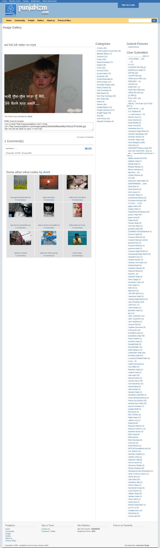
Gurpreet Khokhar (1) (136, 246)
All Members (35, 1)
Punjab (31, 20)
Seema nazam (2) (135, 462)
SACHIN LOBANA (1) (136, 454)
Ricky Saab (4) (134, 434)
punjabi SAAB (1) (134, 409)
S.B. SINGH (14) (134, 451)
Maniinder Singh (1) (135, 369)
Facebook (45, 531)
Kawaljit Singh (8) (134, 344)
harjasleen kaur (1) (135, 257)
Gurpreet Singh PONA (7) (138, 251)
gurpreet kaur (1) (134, 243)
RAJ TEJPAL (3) (134, 415)
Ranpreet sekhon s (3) (136, 429)
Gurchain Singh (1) (135, 226)
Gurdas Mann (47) (104, 73)
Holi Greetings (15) (104, 82)
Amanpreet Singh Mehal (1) (138, 131)
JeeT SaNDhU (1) (135, 322)
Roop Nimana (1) (134, 446)
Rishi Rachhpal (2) (135, 440)
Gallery (40, 20)
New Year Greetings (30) (106, 96)
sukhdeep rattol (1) (135, 482)
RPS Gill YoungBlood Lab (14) (139, 448)
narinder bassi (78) (135, 381)
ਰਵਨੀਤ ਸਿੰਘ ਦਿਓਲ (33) (136, 90)
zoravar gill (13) (134, 516)
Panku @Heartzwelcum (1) (138, 398)
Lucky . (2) (132, 361)
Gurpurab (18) (102, 76)
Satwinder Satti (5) (135, 460)
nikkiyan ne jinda (20, 253)
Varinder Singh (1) (135, 496)
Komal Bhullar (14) (135, 347)
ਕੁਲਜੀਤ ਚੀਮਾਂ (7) (134, 87)
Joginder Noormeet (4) (136, 327)
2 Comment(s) (48, 200)
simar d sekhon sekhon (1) (138, 474)
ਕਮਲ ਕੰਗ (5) (132, 84)
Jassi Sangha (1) (134, 308)
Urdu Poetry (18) (103, 118)
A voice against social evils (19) (109, 51)
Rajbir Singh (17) (134, 417)
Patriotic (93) (102, 104)
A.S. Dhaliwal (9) (134, 111)
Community (20, 20)
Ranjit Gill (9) (133, 423)
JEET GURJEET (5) (136, 319)
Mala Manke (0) (103, 93)
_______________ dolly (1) (138, 56)
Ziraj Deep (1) (133, 513)
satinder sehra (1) (135, 457)
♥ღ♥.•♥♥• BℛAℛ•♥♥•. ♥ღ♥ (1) (140, 151)
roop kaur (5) (133, 443)
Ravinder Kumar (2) (135, 431)
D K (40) (131, 178)
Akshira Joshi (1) (134, 117)
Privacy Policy (64, 20)
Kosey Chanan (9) (104, 87)
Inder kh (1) (132, 288)
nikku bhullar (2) (134, 389)
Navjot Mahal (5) (134, 386)
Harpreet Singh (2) (135, 277)
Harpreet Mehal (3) (135, 271)
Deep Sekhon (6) (134, 189)
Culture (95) (101, 59)
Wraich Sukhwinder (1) (137, 505)
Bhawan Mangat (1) (135, 167)
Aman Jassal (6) (134, 125)
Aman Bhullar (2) (134, 123)
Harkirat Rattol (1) (135, 265)
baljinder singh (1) (135, 161)
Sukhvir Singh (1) (134, 485)
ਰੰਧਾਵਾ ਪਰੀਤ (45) (134, 98)
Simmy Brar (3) (134, 477)
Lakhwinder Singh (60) (136, 353)
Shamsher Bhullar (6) (136, 465)
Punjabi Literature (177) (106, 110)
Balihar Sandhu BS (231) (137, 158)
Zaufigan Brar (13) (135, 510)
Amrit (30, 116)
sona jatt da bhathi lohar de (20, 197)
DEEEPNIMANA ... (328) (137, 184)
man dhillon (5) (133, 367)
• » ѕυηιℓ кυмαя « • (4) (136, 114)
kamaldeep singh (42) (136, 336)
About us (51, 20)
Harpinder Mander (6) (136, 268)
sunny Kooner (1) (135, 491)
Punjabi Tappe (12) (104, 113)
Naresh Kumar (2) (135, 378)
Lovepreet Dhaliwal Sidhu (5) (139, 358)
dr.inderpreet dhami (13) (137, 198)
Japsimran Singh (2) (136, 296)
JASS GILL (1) (133, 305)
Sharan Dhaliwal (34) (136, 468)
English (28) (101, 65)
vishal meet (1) (134, 502)
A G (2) (131, 64)
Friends (26, 1)
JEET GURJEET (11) (136, 316)
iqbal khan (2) (133, 291)
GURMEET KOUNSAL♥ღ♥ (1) (140, 231)
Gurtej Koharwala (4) (105, 79)
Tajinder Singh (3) (135, 493)
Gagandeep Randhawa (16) (138, 212)
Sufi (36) (100, 116)
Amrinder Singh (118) (136, 140)
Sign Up (125, 5)
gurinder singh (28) (135, 229)
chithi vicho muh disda (77, 197)
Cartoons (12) (102, 56)
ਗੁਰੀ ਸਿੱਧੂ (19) (133, 73)
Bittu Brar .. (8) (133, 172)
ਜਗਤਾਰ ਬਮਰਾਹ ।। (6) (136, 109)
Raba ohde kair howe (77, 225)
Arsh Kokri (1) (133, 145)
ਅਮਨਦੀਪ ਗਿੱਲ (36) (135, 76)
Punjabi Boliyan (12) (104, 107)
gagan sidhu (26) (134, 206)
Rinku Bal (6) (133, 437)
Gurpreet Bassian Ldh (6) (138, 240)
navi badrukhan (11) (135, 384)
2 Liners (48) (102, 48)
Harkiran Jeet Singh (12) (137, 262)
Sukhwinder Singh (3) (136, 488)
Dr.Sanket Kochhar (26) (137, 200)
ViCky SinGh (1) (134, 499)
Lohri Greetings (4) (104, 90)
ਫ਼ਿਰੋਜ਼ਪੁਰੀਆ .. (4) (134, 81)
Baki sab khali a (49, 197)
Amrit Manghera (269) (136, 142)
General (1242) (102, 71)
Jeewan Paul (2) (134, 324)
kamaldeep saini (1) (135, 333)
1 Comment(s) (20, 228)
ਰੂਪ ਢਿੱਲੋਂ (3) (132, 95)
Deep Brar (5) (133, 186)
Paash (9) (100, 102)
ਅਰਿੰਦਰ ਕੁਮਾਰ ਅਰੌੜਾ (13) (137, 79)
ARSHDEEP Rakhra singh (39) (140, 148)
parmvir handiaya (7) (136, 406)
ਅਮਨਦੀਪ (18, 153)
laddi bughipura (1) (135, 350)
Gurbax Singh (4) (134, 223)
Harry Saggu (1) (134, 279)
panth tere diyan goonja (49, 253)
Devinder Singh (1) (135, 195)
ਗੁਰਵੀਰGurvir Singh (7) (136, 70)
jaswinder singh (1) (135, 310)
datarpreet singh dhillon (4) (138, 181)
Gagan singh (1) (134, 209)
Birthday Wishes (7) (104, 54)
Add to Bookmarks (50, 1)
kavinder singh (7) (135, 341)
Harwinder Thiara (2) (136, 282)
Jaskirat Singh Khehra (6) (138, 299)
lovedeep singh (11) (135, 355)
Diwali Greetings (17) (105, 62)
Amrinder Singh (142, 545)
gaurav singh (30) (135, 215)
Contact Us (45, 529)
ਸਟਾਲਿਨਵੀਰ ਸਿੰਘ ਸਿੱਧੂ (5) (137, 67)
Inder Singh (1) (134, 285)
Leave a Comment (86, 137)
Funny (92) (101, 68)
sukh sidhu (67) (134, 479)
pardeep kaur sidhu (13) (137, 403)
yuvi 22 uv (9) (133, 508)
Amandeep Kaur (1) (135, 128)
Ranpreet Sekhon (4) (136, 426)
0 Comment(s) (20, 200)
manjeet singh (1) (134, 372)
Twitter (52, 531)
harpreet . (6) (133, 274)
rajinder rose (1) (134, 420)
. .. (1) (130, 62)
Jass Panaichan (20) (136, 302)
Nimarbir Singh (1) (135, 392)
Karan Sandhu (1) (135, 339)
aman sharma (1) (134, 120)
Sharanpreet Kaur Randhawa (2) (140, 471)
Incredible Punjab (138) (105, 85)
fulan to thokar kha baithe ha (49, 225)
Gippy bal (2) (133, 220)
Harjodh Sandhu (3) (135, 260)
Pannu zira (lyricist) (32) (137, 400)
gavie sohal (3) (134, 217)
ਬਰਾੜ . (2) (132, 101)
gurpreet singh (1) (135, 248)
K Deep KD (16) (134, 330)
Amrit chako (77, 253)
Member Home (14, 1)
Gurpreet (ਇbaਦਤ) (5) (136, 237)
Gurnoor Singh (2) (135, 234)
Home (4, 1)
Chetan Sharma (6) (135, 175)
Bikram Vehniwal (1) (135, 169)
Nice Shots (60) (103, 99)
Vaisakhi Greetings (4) (105, 121)
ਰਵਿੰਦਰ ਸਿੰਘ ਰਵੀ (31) (135, 93)
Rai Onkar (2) (133, 412)
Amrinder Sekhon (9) (136, 137)
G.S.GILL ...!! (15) (135, 203)
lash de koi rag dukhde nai (20, 225)
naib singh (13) (134, 375)
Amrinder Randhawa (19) (137, 134)
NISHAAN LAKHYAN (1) (137, 395)
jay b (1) (131, 313)
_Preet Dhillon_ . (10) (136, 59)
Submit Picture (133, 47)
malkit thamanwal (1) (136, 364)
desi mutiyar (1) (134, 192)
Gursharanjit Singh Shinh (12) (139, 254)
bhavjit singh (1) (134, 164)
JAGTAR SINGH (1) (136, 293)
